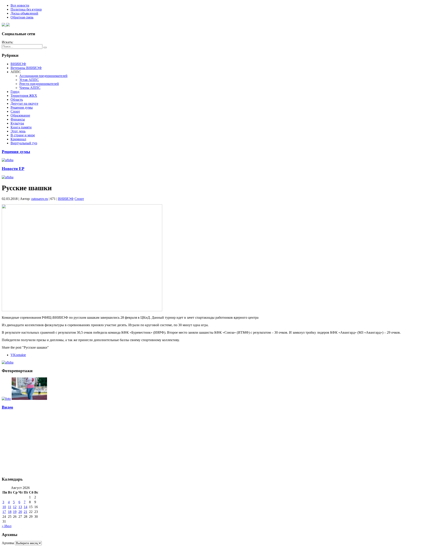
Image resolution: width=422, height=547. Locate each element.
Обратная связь (22, 17)
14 (25, 507)
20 (20, 512)
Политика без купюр (26, 9)
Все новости (20, 5)
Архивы (8, 543)
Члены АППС (29, 88)
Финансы (18, 119)
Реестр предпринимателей (39, 84)
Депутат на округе (24, 103)
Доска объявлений (24, 13)
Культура (17, 123)
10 (4, 507)
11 (9, 507)
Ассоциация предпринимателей (43, 76)
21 (25, 512)
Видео (7, 407)
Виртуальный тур (24, 143)
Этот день (18, 131)
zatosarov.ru (39, 199)
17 (4, 512)
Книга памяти (21, 127)
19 (14, 512)
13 (20, 507)
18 (9, 512)
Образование (20, 115)
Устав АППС (29, 80)
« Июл (6, 526)
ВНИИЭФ (18, 64)
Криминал (18, 139)
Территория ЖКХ (24, 95)
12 (14, 507)
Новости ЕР (13, 168)
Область (17, 99)
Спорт (15, 111)
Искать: (7, 42)
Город (15, 91)
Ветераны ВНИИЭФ (26, 68)
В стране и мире (23, 135)
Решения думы (22, 107)
